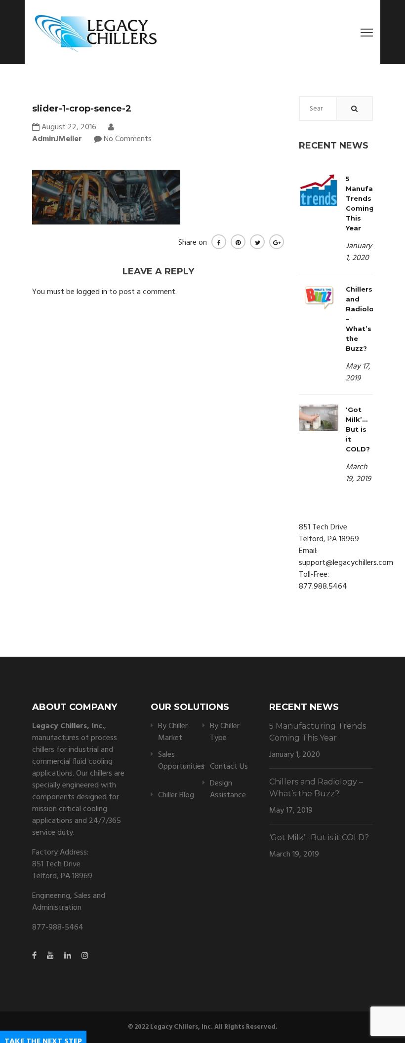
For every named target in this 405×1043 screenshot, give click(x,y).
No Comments (128, 139)
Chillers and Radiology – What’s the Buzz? (316, 787)
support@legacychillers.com (346, 563)
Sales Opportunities (181, 760)
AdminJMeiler (57, 139)
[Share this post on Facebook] (218, 241)
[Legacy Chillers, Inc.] (95, 32)
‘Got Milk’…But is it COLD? (358, 429)
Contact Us (229, 766)
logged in (92, 292)
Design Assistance (228, 789)
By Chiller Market (173, 732)
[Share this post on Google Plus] (276, 241)
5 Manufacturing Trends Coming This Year (317, 732)
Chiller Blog (176, 795)
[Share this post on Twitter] (257, 241)
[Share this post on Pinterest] (238, 241)
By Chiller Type (225, 732)
